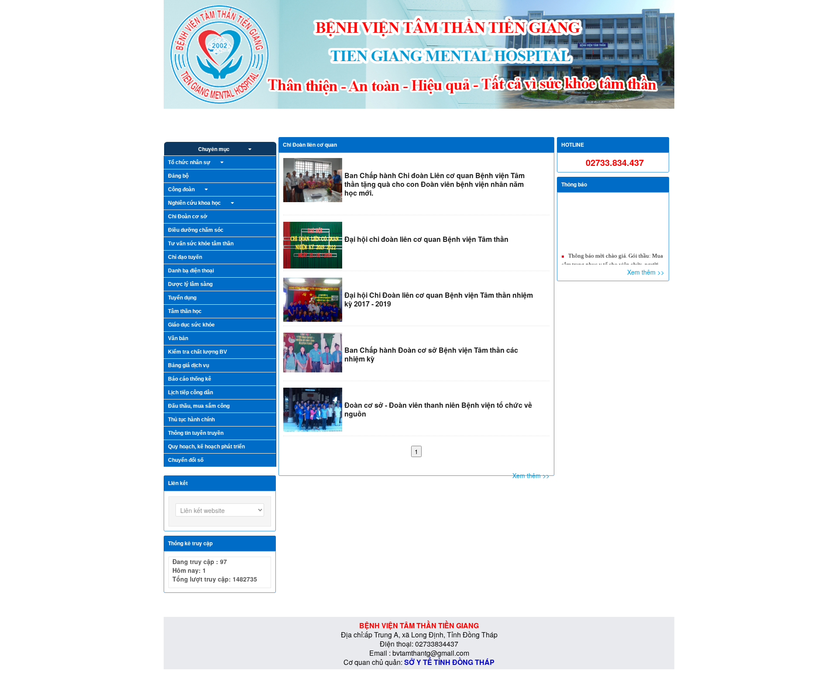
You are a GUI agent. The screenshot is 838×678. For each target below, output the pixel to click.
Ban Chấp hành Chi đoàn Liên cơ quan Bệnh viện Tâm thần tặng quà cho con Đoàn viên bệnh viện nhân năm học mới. (434, 184)
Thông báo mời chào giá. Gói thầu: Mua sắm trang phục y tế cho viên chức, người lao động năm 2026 (612, 254)
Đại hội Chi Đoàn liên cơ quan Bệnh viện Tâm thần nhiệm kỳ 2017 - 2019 (438, 299)
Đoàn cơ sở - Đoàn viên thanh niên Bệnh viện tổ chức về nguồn (438, 409)
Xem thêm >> (531, 475)
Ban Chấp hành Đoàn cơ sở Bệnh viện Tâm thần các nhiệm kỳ (431, 354)
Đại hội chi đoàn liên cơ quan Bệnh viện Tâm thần (426, 239)
